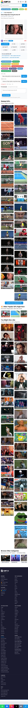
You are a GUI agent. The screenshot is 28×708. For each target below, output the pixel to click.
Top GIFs (2, 580)
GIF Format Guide (18, 646)
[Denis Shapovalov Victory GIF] (7, 359)
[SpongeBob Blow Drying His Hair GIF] (20, 437)
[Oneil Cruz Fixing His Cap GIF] (20, 485)
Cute (15, 585)
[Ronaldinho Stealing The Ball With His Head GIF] (20, 464)
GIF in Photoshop (18, 640)
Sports (16, 603)
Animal (16, 577)
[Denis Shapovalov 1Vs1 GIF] (20, 199)
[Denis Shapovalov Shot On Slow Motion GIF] (20, 132)
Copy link (3, 73)
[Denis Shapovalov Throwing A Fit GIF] (7, 109)
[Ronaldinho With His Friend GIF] (20, 404)
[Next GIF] (25, 29)
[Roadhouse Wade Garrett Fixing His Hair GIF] (20, 348)
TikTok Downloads (18, 650)
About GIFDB (3, 676)
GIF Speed (2, 649)
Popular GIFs (3, 696)
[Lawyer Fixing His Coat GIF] (20, 446)
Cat (15, 583)
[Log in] (23, 2)
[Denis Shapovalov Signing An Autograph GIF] (7, 136)
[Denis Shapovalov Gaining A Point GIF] (20, 243)
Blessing (16, 628)
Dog (15, 589)
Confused (2, 619)
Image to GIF (3, 655)
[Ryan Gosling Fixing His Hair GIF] (20, 359)
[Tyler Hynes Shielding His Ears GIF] (7, 495)
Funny (16, 591)
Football (16, 613)
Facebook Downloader (5, 671)
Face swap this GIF (6, 55)
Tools (2, 635)
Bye (1, 624)
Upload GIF (3, 592)
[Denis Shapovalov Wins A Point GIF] (20, 109)
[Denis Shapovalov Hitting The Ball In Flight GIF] (7, 217)
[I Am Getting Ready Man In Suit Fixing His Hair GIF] (20, 381)
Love (15, 597)
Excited (2, 614)
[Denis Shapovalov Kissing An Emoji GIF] (7, 276)
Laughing (2, 613)
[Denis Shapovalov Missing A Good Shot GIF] (20, 155)
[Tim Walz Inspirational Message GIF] (20, 532)
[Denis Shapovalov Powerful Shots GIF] (7, 168)
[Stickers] (19, 2)
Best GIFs (16, 652)
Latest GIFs (3, 577)
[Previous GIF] (2, 29)
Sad (1, 608)
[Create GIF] (21, 2)
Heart (16, 616)
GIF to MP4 (3, 646)
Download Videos (18, 649)
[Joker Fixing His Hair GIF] (7, 348)
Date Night (16, 627)
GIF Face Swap (3, 638)
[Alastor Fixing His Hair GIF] (20, 332)
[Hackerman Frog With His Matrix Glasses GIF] (20, 518)
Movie (16, 598)
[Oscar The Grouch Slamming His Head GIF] (20, 543)
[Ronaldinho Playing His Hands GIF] (7, 471)
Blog (2, 678)
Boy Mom (16, 630)
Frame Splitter (3, 650)
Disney (16, 588)
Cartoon (16, 582)
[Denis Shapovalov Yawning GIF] (7, 234)
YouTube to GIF (3, 662)
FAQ (1, 688)
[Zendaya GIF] (21, 9)
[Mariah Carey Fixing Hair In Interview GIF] (20, 426)
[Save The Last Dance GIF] (6, 9)
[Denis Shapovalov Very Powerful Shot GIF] (20, 165)
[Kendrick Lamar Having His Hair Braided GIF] (7, 384)
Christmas (16, 611)
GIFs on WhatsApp (18, 643)
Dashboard (3, 593)
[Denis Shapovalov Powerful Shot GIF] (7, 192)
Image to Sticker (4, 658)
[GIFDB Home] (1, 12)
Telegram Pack (3, 661)
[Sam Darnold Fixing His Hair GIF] (7, 401)
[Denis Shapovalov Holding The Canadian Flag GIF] (20, 263)
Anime (16, 579)
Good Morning (3, 628)
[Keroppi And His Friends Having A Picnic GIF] (20, 497)
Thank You (3, 611)
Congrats (2, 627)
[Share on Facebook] (7, 706)
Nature (16, 600)
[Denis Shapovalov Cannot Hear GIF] (20, 280)
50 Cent (16, 633)
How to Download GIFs (5, 690)
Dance (16, 586)
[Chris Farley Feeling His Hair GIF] (20, 414)
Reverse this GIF (5, 57)
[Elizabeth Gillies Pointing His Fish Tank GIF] (7, 451)
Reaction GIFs (17, 653)
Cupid (16, 608)
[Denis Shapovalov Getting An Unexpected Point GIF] (7, 209)
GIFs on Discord (17, 644)
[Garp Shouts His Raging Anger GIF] (7, 512)
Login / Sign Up (3, 589)
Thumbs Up (3, 616)
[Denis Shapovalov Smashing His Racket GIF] (7, 200)
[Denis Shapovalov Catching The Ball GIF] (7, 268)
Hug (1, 625)
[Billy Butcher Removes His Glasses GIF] (7, 392)
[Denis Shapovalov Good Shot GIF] (7, 181)
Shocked (2, 631)
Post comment (6, 95)
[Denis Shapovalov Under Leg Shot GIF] (7, 146)
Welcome (2, 633)
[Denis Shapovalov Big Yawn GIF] (20, 224)
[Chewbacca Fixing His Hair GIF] (20, 368)
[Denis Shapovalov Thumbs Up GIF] (7, 430)
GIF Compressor (4, 643)
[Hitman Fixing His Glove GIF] (20, 474)
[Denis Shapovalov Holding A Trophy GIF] (20, 254)
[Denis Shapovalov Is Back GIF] (7, 419)
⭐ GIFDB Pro (3, 590)
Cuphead (16, 610)
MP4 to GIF (3, 641)
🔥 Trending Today (4, 582)
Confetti (16, 614)
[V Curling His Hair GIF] (7, 375)
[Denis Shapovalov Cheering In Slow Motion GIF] (20, 288)
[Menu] (25, 1)
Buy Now (16, 631)
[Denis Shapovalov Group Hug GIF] (20, 232)
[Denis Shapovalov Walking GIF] (20, 297)
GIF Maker (2, 640)
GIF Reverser (3, 647)
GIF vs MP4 (17, 647)
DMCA (2, 681)
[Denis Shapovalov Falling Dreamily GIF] (7, 156)
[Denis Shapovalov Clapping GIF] (7, 285)
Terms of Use (3, 684)
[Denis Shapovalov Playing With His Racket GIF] (7, 251)
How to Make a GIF (4, 693)
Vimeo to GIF (3, 664)
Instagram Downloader (5, 668)
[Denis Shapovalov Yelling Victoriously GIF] (20, 207)
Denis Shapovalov (8, 12)
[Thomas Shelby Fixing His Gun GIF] (7, 411)
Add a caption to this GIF (15, 55)
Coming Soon (17, 625)
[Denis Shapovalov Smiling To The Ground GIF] (20, 215)
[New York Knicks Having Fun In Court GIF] (7, 484)
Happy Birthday (17, 594)
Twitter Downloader (4, 667)
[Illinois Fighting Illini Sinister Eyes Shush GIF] (7, 441)
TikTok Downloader (4, 665)
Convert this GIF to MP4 (14, 57)
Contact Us (3, 679)
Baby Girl (16, 624)
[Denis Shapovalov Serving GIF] (20, 177)
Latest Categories (4, 579)
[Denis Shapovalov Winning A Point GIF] (7, 127)
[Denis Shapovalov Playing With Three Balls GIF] (7, 243)
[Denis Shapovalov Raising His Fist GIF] (20, 271)
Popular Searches (4, 585)
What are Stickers (4, 694)
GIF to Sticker (3, 656)
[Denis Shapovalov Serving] (15, 313)
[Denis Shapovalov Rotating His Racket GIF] (7, 260)
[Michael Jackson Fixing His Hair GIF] (7, 336)
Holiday (16, 595)
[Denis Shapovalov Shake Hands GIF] (7, 226)
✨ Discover (3, 583)
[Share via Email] (21, 706)
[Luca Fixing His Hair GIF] (7, 327)
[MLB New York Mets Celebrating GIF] (7, 461)
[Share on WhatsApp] (2, 706)
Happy (2, 607)
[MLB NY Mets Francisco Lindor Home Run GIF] (7, 503)
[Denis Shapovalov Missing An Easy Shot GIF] (20, 120)
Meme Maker (3, 653)
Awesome (16, 619)
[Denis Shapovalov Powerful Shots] (5, 313)
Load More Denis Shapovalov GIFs (14, 302)
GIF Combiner (3, 652)
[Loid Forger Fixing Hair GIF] (20, 394)
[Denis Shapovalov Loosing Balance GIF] (20, 144)
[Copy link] (25, 706)
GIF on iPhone (17, 638)
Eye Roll (2, 630)
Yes (1, 622)
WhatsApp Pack (4, 659)
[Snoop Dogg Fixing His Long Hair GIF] (20, 506)
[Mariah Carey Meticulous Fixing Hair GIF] (20, 455)
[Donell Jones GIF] (14, 9)
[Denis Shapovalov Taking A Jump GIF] (7, 117)
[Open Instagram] (11, 706)
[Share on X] (16, 706)
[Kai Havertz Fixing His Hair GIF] (7, 367)
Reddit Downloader (4, 670)
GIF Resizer (3, 644)
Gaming (16, 592)
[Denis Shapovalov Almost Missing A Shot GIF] (20, 189)
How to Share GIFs (18, 641)
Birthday (16, 580)
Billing (2, 595)
